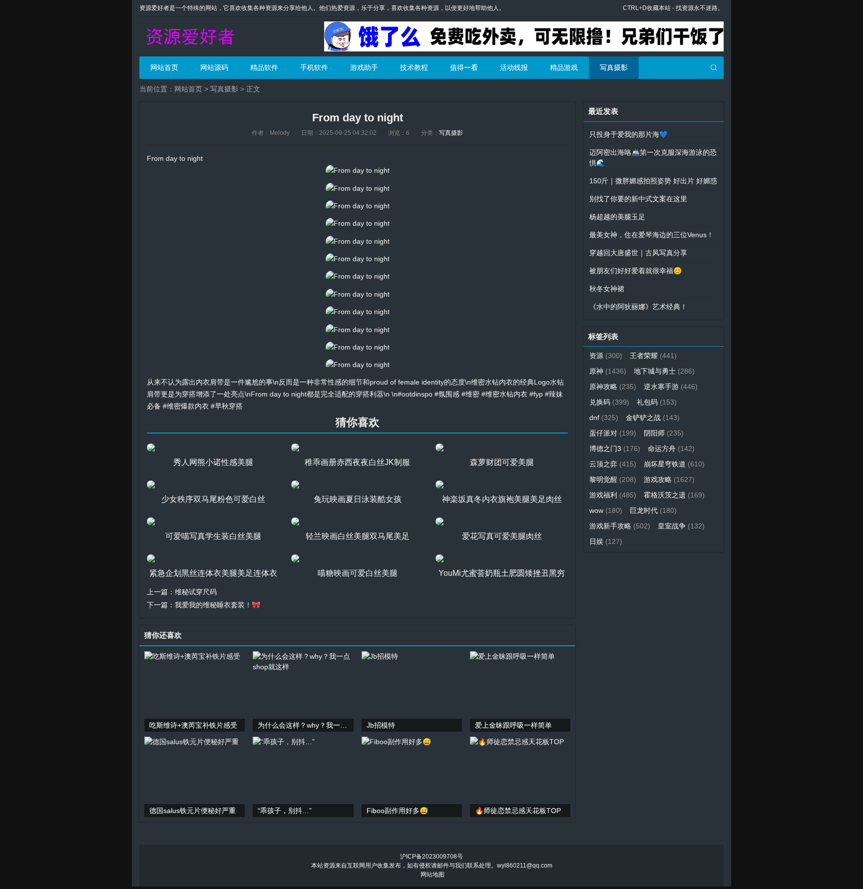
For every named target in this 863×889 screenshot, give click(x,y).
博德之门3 (614, 448)
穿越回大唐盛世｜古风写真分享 (638, 253)
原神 (607, 371)
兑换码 (609, 402)
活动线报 (514, 67)
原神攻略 (612, 387)
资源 (605, 356)
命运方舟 (671, 448)
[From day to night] (358, 170)
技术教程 (414, 67)
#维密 (470, 394)
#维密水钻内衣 (504, 394)
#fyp (536, 394)
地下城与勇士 (664, 371)
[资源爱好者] (189, 36)
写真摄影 (614, 67)
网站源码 (214, 67)
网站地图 (432, 874)
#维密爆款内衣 (186, 406)
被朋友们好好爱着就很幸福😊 (635, 271)
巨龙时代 (653, 510)
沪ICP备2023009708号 (431, 856)
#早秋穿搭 (227, 406)
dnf (603, 418)
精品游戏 (564, 67)
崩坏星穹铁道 (674, 464)
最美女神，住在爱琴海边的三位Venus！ (651, 235)
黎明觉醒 (612, 479)
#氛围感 (446, 394)
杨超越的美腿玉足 (617, 217)
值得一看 (464, 67)
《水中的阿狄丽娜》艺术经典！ (638, 307)
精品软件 (264, 67)
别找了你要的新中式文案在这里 (638, 199)
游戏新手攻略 (619, 526)
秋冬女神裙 (606, 289)
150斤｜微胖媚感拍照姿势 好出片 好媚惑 (653, 181)
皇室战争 (681, 526)
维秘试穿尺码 (196, 592)
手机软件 (314, 67)
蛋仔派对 (612, 433)
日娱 (605, 541)
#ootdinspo (415, 394)
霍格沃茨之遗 (674, 495)
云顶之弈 (612, 464)
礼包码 (657, 402)
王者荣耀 (653, 356)
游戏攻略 (669, 479)
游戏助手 (364, 67)
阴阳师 (664, 433)
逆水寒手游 (671, 387)
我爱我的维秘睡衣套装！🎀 (217, 605)
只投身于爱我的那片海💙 (628, 134)
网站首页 (164, 67)
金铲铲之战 (653, 418)
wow (605, 510)
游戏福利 (612, 495)
